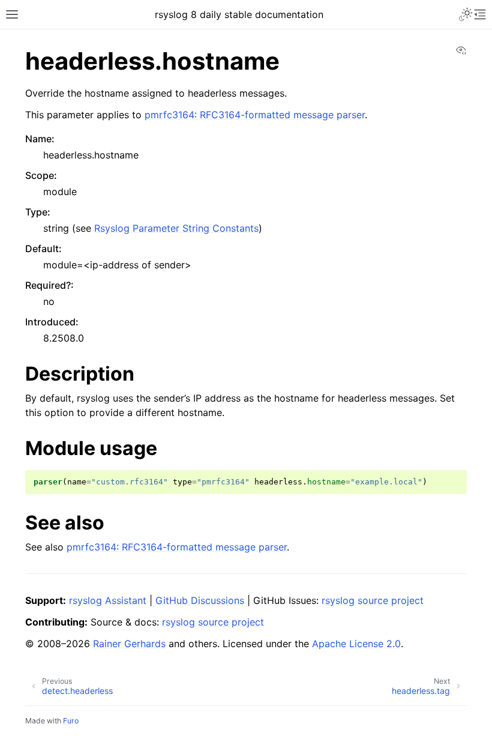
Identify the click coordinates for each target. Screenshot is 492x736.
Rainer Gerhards (129, 644)
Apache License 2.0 (356, 644)
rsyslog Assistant (107, 600)
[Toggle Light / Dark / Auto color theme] (465, 14)
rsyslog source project (373, 600)
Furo (71, 720)
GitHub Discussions (199, 600)
